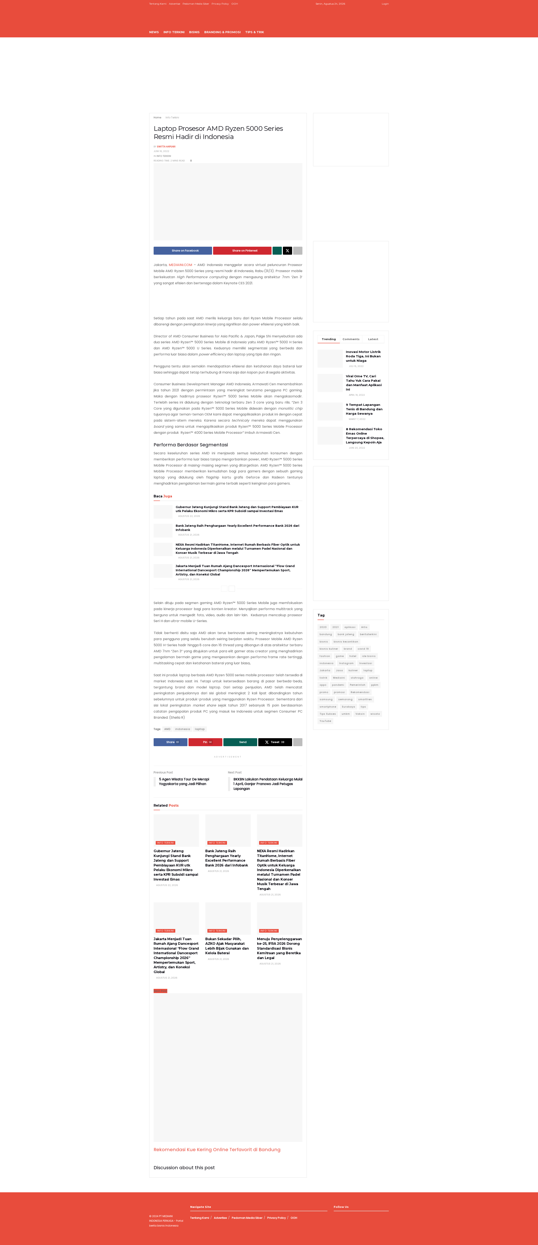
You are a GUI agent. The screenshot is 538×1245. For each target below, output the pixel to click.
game (340, 656)
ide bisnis (369, 656)
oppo (323, 685)
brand (348, 648)
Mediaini (339, 677)
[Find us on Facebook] (357, 4)
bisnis (324, 641)
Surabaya (348, 706)
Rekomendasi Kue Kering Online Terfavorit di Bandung (217, 1149)
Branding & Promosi (222, 32)
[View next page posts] (232, 589)
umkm (346, 714)
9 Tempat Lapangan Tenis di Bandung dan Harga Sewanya (364, 409)
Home (157, 117)
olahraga (357, 677)
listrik (323, 677)
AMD (167, 729)
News (154, 32)
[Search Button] (387, 32)
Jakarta (325, 670)
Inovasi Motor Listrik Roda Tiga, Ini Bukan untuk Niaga (363, 356)
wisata (375, 714)
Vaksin (360, 714)
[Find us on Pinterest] (372, 4)
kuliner (353, 670)
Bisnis (194, 32)
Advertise (174, 3)
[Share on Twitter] (287, 251)
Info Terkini (174, 32)
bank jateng (346, 634)
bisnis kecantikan (346, 641)
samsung (326, 699)
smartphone (328, 706)
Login (385, 3)
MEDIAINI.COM (180, 264)
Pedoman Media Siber (196, 3)
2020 (323, 627)
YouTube (325, 721)
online (373, 677)
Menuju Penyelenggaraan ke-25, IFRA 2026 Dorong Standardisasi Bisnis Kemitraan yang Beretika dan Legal (279, 948)
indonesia (182, 729)
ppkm (374, 685)
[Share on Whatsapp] (277, 251)
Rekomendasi (360, 692)
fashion (325, 656)
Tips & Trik (254, 32)
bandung (326, 634)
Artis (364, 627)
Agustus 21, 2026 (188, 534)
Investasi (365, 663)
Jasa (339, 670)
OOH (234, 3)
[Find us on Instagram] (362, 4)
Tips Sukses (328, 714)
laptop (200, 729)
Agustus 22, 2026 (189, 516)
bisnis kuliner (329, 648)
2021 (335, 627)
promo (324, 692)
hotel (352, 656)
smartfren (365, 699)
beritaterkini (368, 634)
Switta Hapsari (166, 146)
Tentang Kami (157, 3)
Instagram (346, 663)
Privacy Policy (220, 3)
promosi (339, 692)
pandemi (338, 685)
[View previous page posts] (224, 589)
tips (363, 706)
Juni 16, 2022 (161, 151)
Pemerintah (357, 685)
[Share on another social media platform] (297, 251)
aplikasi (350, 627)
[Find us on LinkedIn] (367, 4)
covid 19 (363, 648)
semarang (345, 699)
